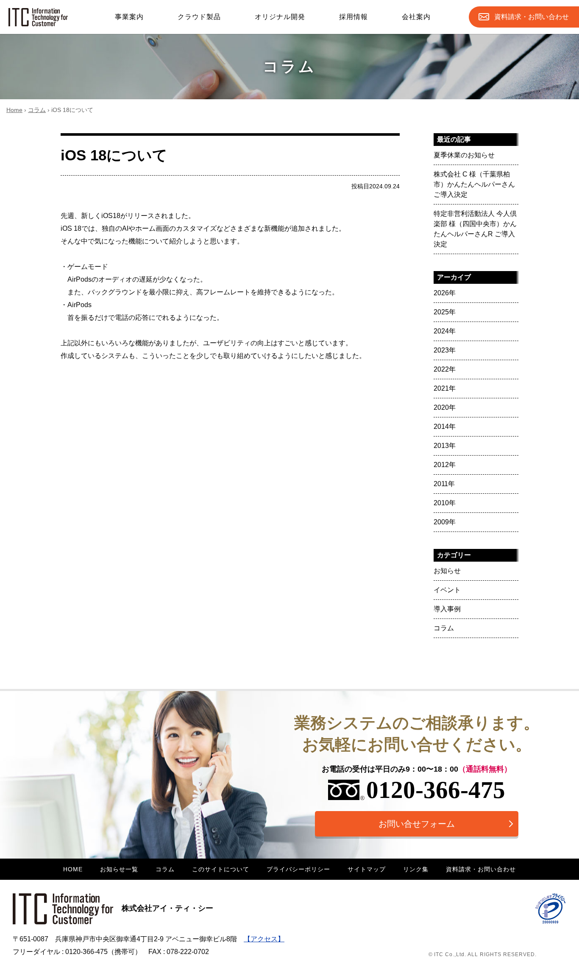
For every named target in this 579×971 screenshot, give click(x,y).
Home (14, 109)
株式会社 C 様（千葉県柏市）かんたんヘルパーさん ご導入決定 (474, 184)
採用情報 (353, 16)
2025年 (445, 312)
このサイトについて (220, 869)
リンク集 (416, 869)
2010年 (445, 502)
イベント (447, 589)
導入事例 (447, 609)
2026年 (445, 293)
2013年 (445, 445)
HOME (73, 869)
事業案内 (129, 16)
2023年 (445, 350)
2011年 (444, 483)
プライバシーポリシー (298, 869)
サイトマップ (367, 869)
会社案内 (416, 16)
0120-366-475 (435, 789)
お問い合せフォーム (417, 823)
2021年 (445, 388)
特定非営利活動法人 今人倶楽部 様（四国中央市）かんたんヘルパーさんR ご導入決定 (475, 229)
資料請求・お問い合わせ (481, 869)
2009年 (445, 522)
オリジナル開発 (280, 16)
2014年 (445, 426)
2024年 (445, 331)
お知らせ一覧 (119, 869)
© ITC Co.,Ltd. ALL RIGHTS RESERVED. (483, 954)
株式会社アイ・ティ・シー (167, 908)
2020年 (445, 407)
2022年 (445, 369)
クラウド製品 (199, 16)
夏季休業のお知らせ (464, 155)
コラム (37, 109)
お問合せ (531, 16)
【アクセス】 (264, 939)
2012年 (445, 464)
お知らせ (447, 570)
